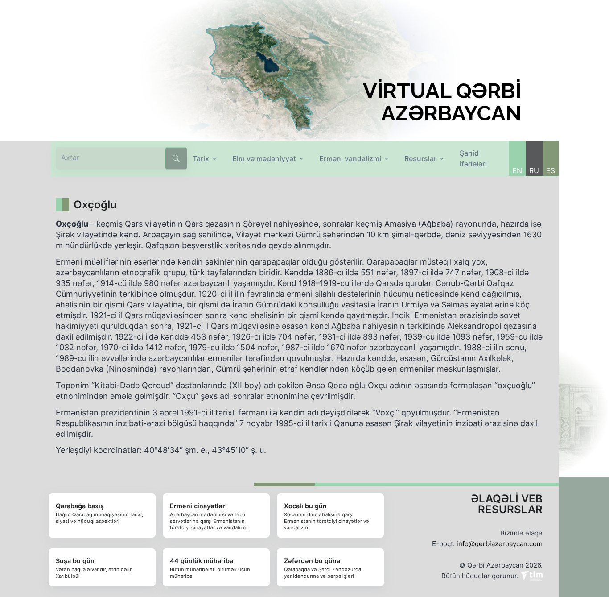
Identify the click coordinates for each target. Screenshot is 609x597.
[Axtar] (176, 158)
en (517, 170)
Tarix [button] (201, 158)
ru (534, 170)
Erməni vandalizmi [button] (350, 158)
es (550, 170)
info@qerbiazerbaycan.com (500, 543)
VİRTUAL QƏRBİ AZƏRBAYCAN (442, 102)
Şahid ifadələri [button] (473, 158)
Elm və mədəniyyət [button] (264, 158)
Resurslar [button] (420, 158)
